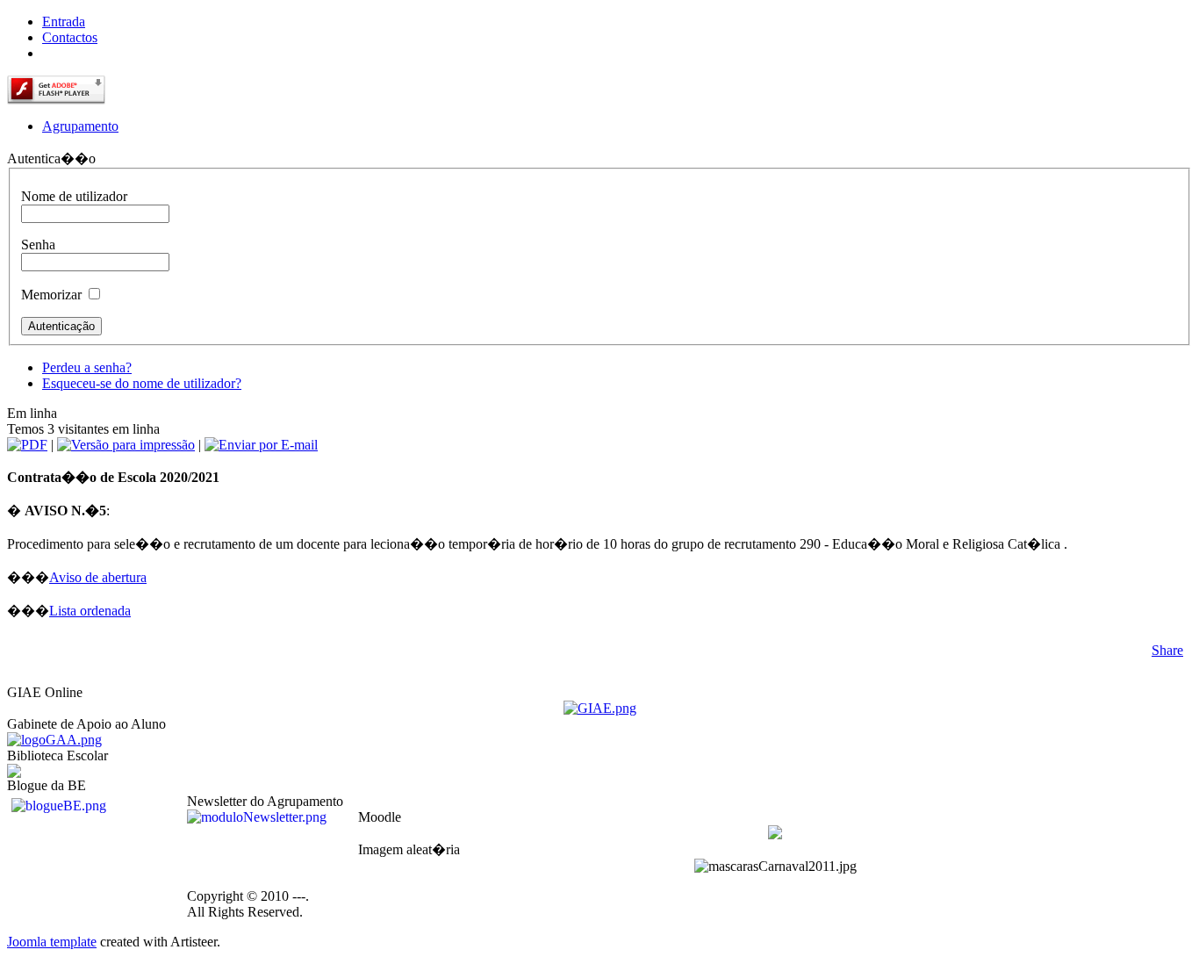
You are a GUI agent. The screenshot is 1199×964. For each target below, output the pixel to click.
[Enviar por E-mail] (261, 444)
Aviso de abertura (98, 577)
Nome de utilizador (74, 196)
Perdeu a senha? (87, 367)
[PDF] (27, 444)
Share (1167, 650)
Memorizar (51, 294)
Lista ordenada (90, 610)
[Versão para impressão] (126, 444)
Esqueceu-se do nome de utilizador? (141, 383)
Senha (38, 244)
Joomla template (52, 941)
